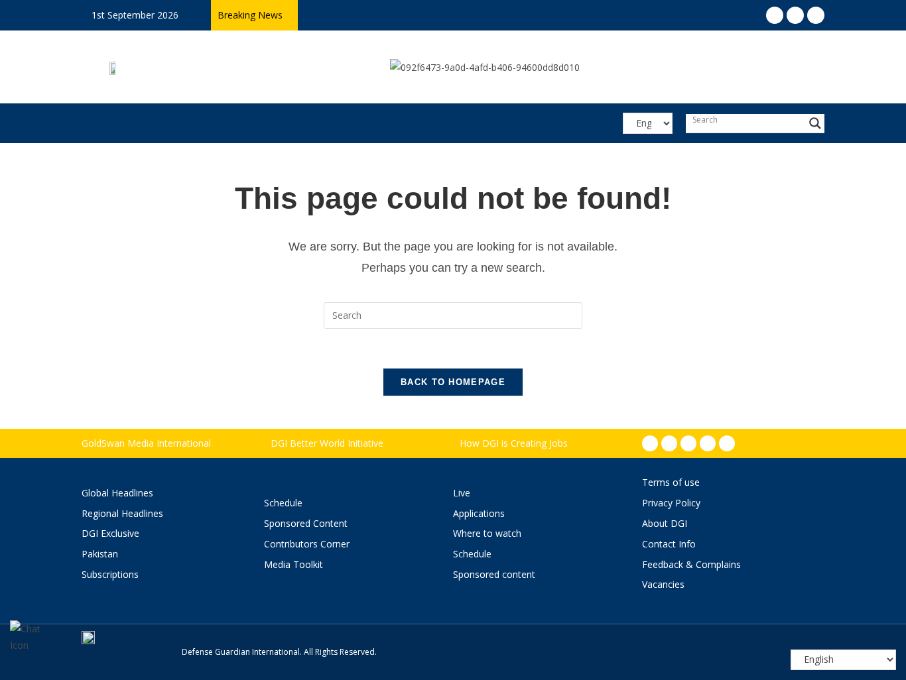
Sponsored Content (306, 523)
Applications (479, 513)
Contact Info (669, 544)
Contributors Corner (307, 544)
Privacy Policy (671, 502)
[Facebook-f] (650, 443)
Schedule (283, 502)
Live (461, 492)
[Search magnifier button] (815, 123)
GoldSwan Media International (146, 443)
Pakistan (100, 553)
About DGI (664, 523)
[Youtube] (708, 443)
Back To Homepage (453, 382)
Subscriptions (110, 574)
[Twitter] (688, 443)
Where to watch (487, 533)
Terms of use (671, 482)
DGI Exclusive (110, 533)
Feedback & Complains (691, 564)
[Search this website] (453, 314)
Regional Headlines (122, 513)
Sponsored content (494, 574)
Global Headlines (117, 492)
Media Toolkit (293, 564)
